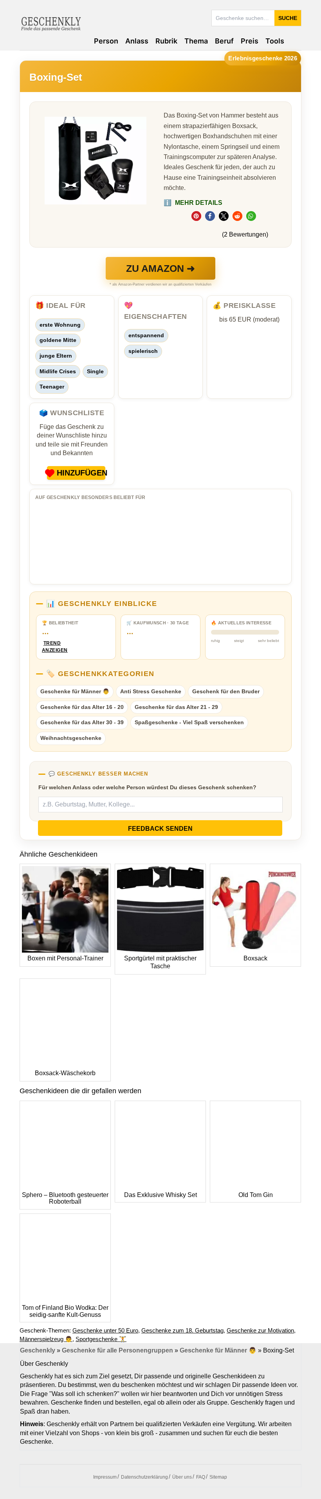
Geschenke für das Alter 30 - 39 (82, 722)
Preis (249, 41)
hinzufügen (81, 472)
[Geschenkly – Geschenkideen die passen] (51, 23)
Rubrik (166, 41)
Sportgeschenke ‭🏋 (101, 1339)
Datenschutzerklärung (144, 1477)
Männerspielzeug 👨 (46, 1339)
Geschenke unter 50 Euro (105, 1330)
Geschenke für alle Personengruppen (117, 1350)
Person (106, 41)
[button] (196, 216)
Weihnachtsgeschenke (70, 738)
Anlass (136, 41)
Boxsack (255, 958)
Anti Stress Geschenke (150, 691)
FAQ (200, 1477)
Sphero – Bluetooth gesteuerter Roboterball (65, 1198)
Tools (274, 41)
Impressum (105, 1477)
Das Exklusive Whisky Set (160, 1195)
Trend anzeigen (52, 646)
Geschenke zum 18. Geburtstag (182, 1330)
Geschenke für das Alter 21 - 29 (176, 707)
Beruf (224, 41)
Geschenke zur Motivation (260, 1330)
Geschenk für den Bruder (226, 691)
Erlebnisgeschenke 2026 (262, 58)
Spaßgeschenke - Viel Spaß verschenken (189, 722)
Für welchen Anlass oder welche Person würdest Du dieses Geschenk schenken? (147, 787)
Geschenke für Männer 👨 (74, 691)
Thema (196, 41)
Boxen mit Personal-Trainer (65, 958)
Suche (287, 18)
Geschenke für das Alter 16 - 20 (82, 707)
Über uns (182, 1477)
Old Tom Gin (255, 1195)
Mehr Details (193, 202)
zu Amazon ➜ (160, 268)
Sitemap (218, 1477)
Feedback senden (160, 828)
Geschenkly (37, 1350)
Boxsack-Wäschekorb (65, 1073)
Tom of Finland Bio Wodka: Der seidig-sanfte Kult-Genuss (65, 1311)
